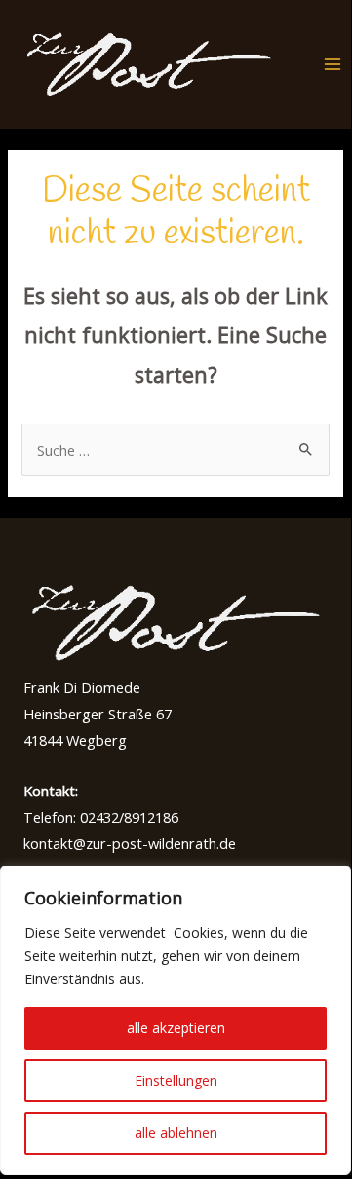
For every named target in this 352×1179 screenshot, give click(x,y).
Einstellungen (176, 1080)
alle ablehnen (176, 1133)
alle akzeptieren (176, 1027)
